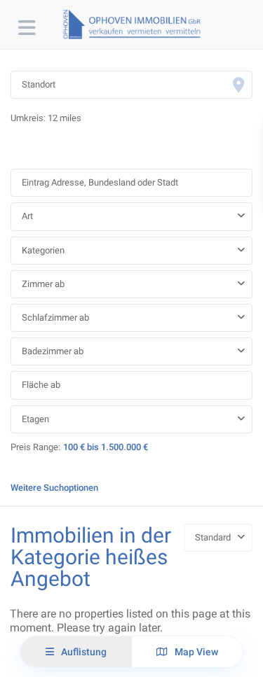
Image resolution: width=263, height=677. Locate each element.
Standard (213, 537)
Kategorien (43, 250)
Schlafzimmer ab (55, 317)
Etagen (35, 419)
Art (27, 216)
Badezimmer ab (52, 351)
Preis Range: (35, 447)
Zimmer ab (43, 284)
